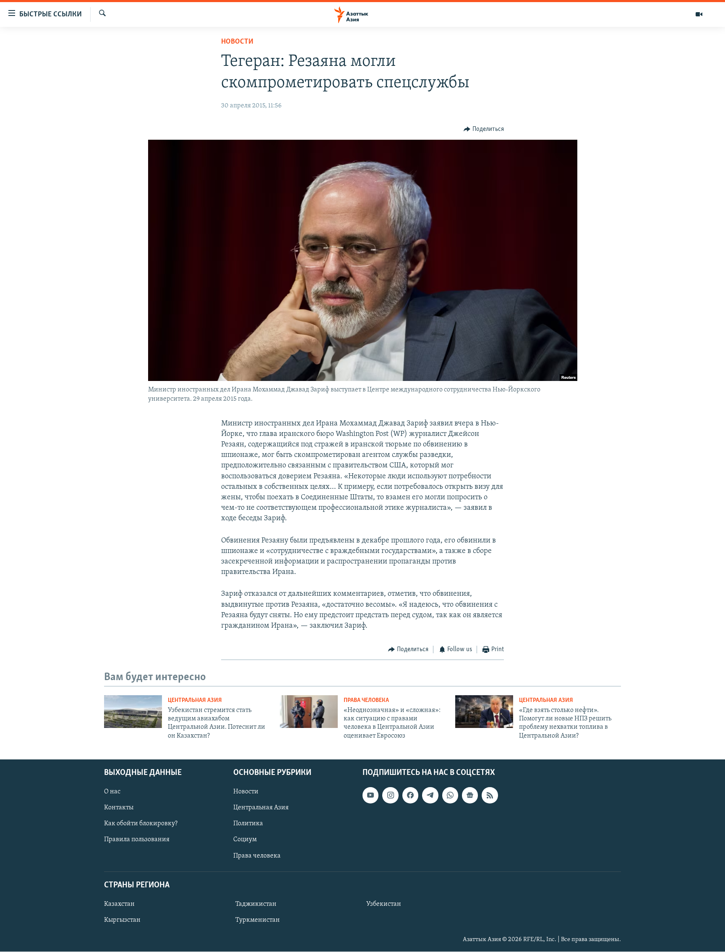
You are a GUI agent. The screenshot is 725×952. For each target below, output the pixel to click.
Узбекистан (383, 904)
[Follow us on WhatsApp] (450, 795)
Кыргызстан (122, 920)
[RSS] (490, 795)
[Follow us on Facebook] (410, 795)
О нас (112, 792)
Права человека (366, 700)
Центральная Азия (195, 700)
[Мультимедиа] (699, 14)
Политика (248, 824)
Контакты (118, 808)
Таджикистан (255, 904)
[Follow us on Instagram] (390, 795)
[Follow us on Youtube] (370, 795)
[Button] (484, 129)
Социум (245, 840)
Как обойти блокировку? (140, 824)
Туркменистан (257, 920)
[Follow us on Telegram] (430, 795)
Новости (237, 42)
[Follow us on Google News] (470, 795)
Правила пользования (137, 840)
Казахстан (119, 904)
